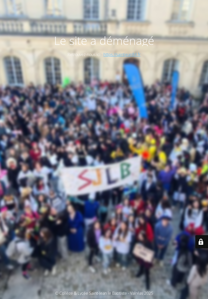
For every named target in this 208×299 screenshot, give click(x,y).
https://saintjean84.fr (122, 54)
